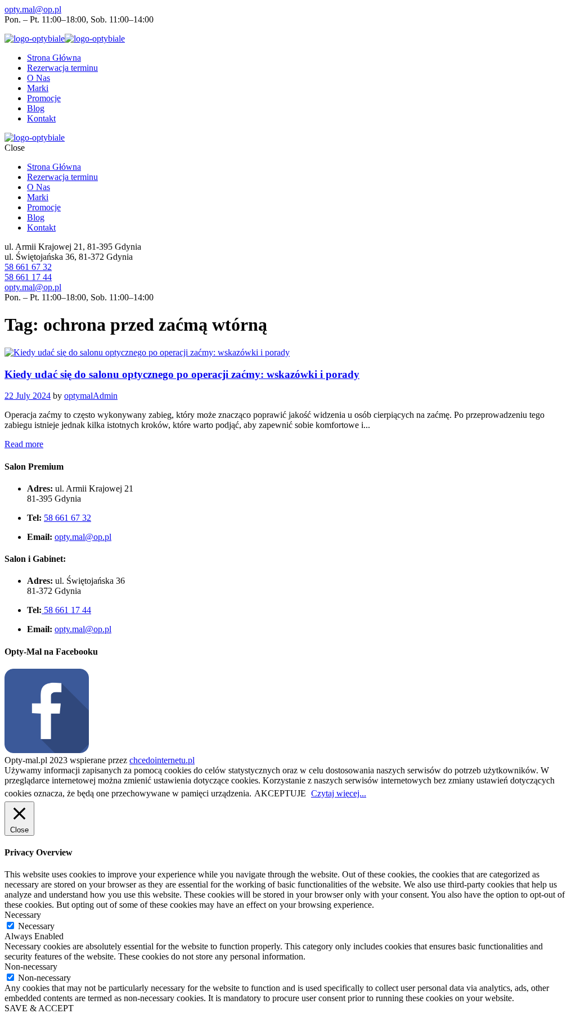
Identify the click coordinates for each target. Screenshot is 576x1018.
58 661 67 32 (28, 267)
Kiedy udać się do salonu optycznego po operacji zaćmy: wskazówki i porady (181, 374)
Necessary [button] (22, 915)
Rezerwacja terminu (62, 68)
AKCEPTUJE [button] (280, 793)
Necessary (36, 926)
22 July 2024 (27, 395)
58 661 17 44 (28, 277)
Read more (23, 444)
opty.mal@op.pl (32, 9)
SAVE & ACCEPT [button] (39, 1008)
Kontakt (41, 118)
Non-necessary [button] (30, 966)
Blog (35, 108)
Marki (37, 88)
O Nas (38, 78)
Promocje (44, 98)
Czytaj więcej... (338, 793)
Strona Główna (54, 57)
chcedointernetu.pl (162, 760)
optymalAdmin (91, 395)
